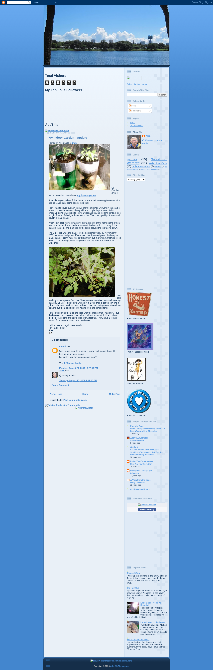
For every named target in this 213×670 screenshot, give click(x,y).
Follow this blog (147, 510)
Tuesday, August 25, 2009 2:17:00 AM (78, 380)
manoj (62, 346)
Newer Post (56, 394)
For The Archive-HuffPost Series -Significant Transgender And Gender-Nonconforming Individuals (146, 452)
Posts (133, 106)
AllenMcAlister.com (119, 666)
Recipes (157, 166)
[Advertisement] (147, 234)
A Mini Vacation (137, 440)
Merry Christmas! (137, 483)
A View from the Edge (140, 480)
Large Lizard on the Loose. (152, 622)
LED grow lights (72, 363)
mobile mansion (141, 166)
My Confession (136, 125)
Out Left (134, 447)
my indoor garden (86, 195)
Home (85, 394)
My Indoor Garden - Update (68, 137)
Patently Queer (137, 426)
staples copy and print (149, 169)
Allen (62, 370)
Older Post (114, 394)
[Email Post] (50, 332)
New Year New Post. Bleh (141, 464)
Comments (136, 111)
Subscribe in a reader (137, 84)
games (132, 159)
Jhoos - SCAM (133, 573)
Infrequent (134, 473)
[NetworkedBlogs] (147, 505)
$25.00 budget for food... (138, 639)
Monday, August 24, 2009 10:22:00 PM (78, 368)
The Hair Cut (133, 588)
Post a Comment (60, 385)
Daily (74, 143)
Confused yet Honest (140, 489)
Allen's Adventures (139, 438)
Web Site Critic (158, 163)
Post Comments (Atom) (75, 400)
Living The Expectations (141, 461)
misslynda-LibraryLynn (141, 471)
